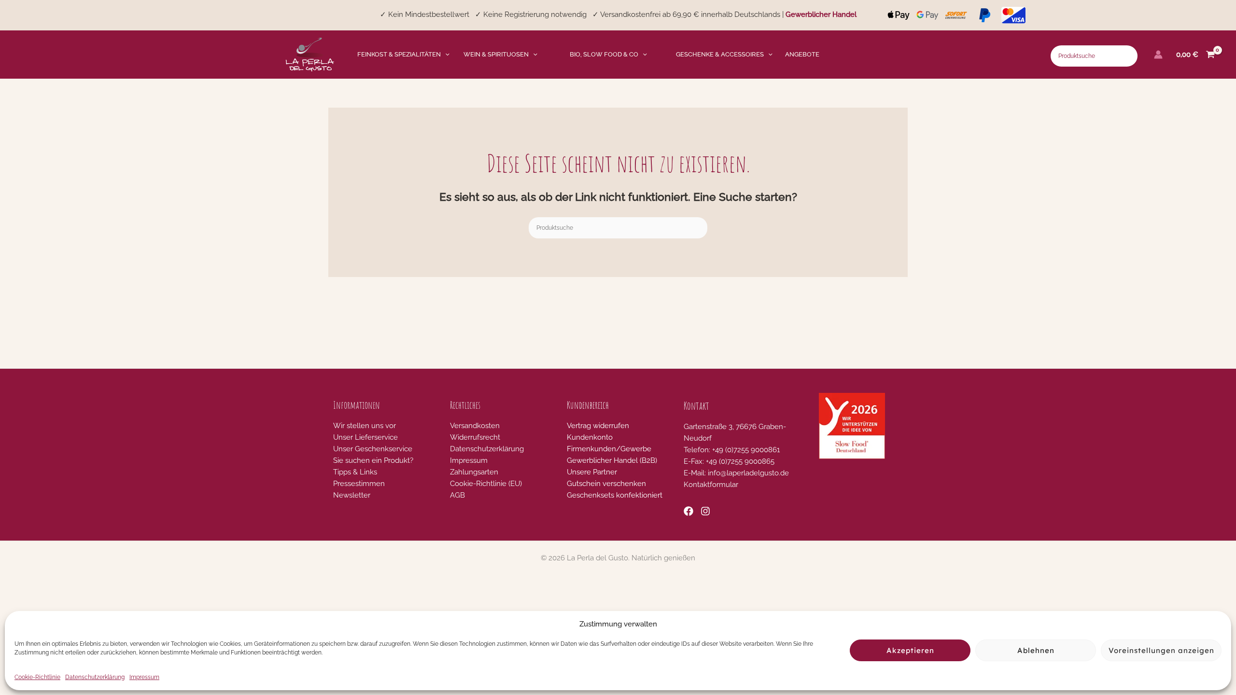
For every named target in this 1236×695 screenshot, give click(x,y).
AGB (457, 495)
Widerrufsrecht (475, 437)
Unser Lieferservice (365, 437)
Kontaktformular (711, 484)
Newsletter (351, 495)
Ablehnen (1035, 650)
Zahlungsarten (474, 472)
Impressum (144, 677)
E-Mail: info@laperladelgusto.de (736, 473)
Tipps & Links (355, 472)
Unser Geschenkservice (372, 449)
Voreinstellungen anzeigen (1161, 650)
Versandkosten (475, 425)
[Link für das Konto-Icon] (1158, 54)
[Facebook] (688, 511)
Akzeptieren (910, 650)
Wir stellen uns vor (364, 425)
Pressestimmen (359, 483)
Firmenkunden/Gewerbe (609, 449)
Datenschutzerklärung (95, 677)
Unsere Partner (592, 472)
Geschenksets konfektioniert (614, 495)
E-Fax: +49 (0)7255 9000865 (729, 461)
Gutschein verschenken (606, 483)
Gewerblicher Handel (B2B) (612, 460)
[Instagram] (705, 511)
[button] (445, 54)
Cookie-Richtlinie (37, 677)
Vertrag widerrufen (598, 425)
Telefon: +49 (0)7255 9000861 (732, 449)
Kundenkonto (590, 437)
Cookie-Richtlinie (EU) (486, 483)
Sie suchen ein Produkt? (373, 460)
